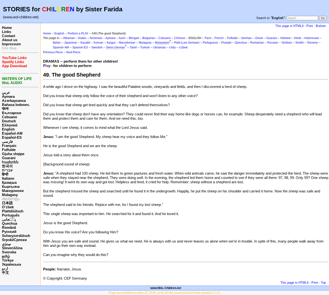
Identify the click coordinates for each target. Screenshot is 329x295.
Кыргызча (11, 186)
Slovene (312, 42)
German (246, 38)
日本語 (7, 203)
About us (9, 40)
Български (11, 113)
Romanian (257, 42)
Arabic (82, 38)
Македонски (13, 191)
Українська (11, 264)
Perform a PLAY (78, 33)
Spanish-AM (61, 47)
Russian (272, 42)
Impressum (11, 44)
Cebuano (9, 117)
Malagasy (10, 195)
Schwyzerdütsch (16, 236)
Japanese (70, 42)
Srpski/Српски (14, 240)
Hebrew (285, 38)
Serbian (287, 42)
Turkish (145, 47)
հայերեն (10, 162)
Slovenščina (12, 248)
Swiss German (115, 47)
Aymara (8, 96)
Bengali (134, 38)
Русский (9, 231)
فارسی (7, 141)
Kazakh (85, 42)
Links (6, 32)
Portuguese (210, 42)
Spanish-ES (80, 47)
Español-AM (12, 133)
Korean (98, 42)
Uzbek (183, 47)
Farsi (208, 38)
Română (9, 227)
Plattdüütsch (12, 211)
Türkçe (7, 260)
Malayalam (162, 42)
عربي (6, 92)
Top (323, 282)
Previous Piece (53, 52)
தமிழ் (6, 256)
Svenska (9, 252)
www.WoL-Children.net (165, 288)
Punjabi (226, 42)
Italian (57, 42)
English (8, 129)
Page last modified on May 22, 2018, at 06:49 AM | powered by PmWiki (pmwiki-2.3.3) (164, 293)
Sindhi (299, 42)
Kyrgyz (111, 42)
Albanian (69, 38)
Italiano (8, 178)
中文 (5, 272)
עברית (7, 170)
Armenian (96, 38)
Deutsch (9, 121)
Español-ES (12, 137)
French (219, 38)
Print (309, 26)
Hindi (297, 38)
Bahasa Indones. (16, 105)
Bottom (321, 26)
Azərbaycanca (14, 100)
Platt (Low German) (186, 42)
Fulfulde (9, 150)
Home (7, 28)
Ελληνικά (9, 125)
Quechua (9, 223)
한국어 (7, 166)
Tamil (133, 47)
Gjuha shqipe (13, 154)
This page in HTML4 (289, 26)
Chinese (179, 38)
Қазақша (9, 182)
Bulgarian (148, 38)
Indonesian (311, 38)
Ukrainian (159, 47)
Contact (8, 36)
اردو (5, 268)
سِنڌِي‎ (6, 244)
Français (9, 146)
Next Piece (73, 52)
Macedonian (127, 42)
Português (11, 215)
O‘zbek (8, 207)
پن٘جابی (9, 219)
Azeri (122, 38)
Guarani (8, 158)
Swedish (97, 47)
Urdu (172, 47)
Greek (259, 38)
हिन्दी (5, 174)
